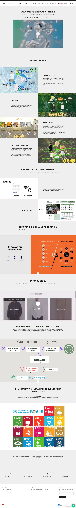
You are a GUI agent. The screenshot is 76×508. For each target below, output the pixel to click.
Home (20, 3)
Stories (46, 3)
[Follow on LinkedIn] (5, 501)
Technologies (40, 3)
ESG (30, 3)
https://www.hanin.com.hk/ (35, 491)
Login (34, 3)
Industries (26, 3)
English (16, 504)
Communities (53, 3)
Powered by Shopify (42, 504)
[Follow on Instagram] (3, 501)
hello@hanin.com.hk (8, 489)
